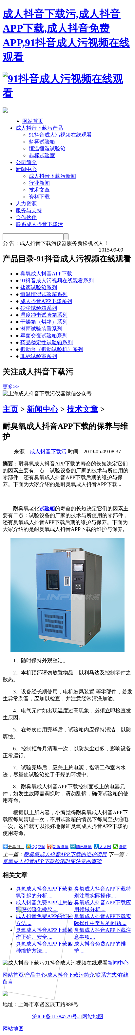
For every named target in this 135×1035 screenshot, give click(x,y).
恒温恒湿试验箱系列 (44, 294)
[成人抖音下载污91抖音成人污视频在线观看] (67, 93)
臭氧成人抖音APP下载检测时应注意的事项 (52, 861)
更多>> (11, 386)
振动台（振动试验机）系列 (51, 349)
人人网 (105, 846)
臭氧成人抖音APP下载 (46, 273)
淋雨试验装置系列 (41, 328)
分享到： (16, 846)
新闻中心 (26, 169)
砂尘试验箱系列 (38, 308)
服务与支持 (29, 210)
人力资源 (26, 203)
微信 (122, 846)
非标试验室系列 (38, 356)
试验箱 (47, 508)
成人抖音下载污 (48, 451)
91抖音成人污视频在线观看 (60, 135)
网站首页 (32, 121)
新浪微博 (60, 846)
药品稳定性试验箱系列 (46, 342)
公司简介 (26, 162)
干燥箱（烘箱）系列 (44, 322)
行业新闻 (39, 183)
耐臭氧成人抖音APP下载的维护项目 (65, 854)
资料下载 (39, 196)
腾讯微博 (84, 846)
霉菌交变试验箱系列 (44, 335)
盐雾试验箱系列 (38, 287)
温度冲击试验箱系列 (44, 315)
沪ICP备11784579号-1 (56, 1016)
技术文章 (39, 190)
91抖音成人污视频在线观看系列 (57, 280)
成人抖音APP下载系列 (46, 301)
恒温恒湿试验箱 (47, 148)
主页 (10, 409)
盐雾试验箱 (42, 141)
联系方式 (106, 975)
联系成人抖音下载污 (39, 224)
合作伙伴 (26, 217)
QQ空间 (38, 846)
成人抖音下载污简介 (70, 975)
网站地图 (92, 1016)
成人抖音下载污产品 (39, 128)
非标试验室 (42, 155)
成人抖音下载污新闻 (52, 176)
